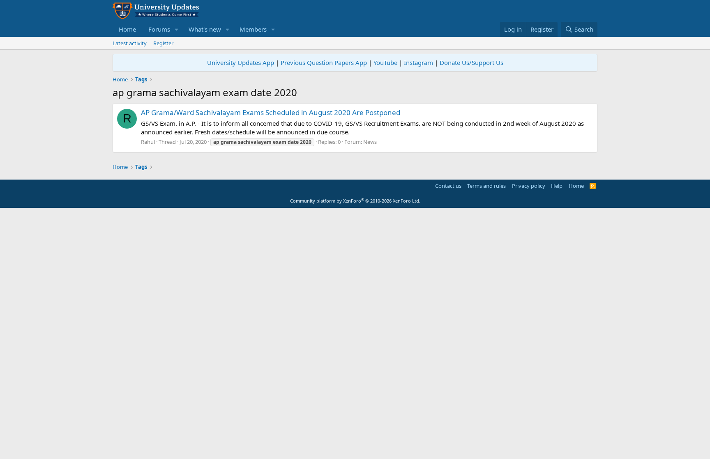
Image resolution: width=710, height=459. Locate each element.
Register (163, 43)
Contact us (448, 185)
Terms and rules (486, 185)
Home (127, 29)
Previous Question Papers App (324, 62)
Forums (159, 29)
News (370, 141)
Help (556, 185)
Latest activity (130, 43)
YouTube (385, 62)
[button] (176, 29)
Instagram (418, 62)
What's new (205, 29)
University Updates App (240, 62)
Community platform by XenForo (355, 201)
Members (253, 29)
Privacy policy (528, 185)
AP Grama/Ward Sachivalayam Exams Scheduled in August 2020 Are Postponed (270, 112)
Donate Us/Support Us (471, 62)
